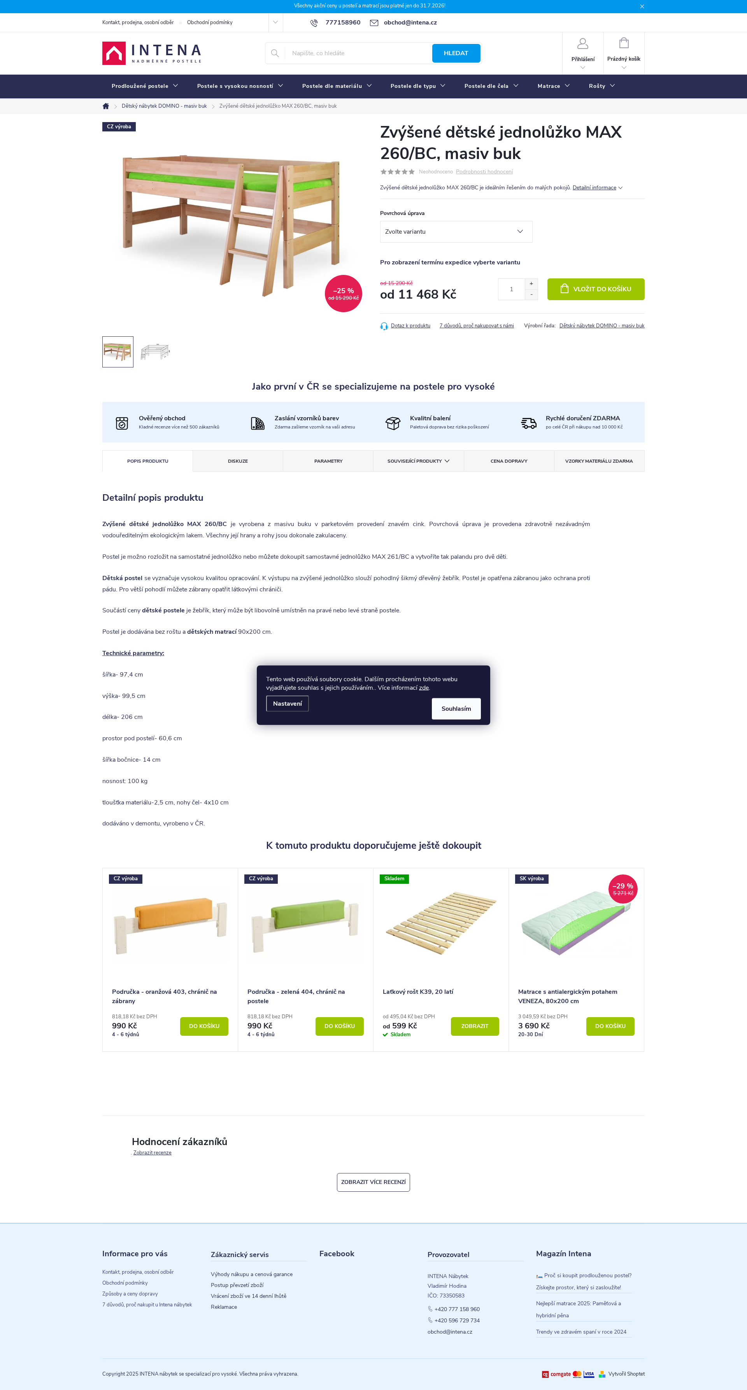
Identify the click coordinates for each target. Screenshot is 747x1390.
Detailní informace (594, 187)
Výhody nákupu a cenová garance (252, 1274)
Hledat (456, 53)
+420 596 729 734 (457, 1321)
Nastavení (287, 703)
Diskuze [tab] (238, 461)
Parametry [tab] (328, 461)
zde (424, 687)
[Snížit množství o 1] (531, 294)
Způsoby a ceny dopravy (130, 1293)
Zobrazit (475, 1026)
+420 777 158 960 (457, 1309)
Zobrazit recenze (152, 1152)
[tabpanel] (170, 960)
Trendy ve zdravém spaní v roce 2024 (581, 1332)
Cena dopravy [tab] (509, 461)
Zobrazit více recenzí (373, 1182)
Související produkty (415, 461)
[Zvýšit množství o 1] (531, 284)
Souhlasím (456, 708)
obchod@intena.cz (450, 1332)
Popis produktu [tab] (147, 461)
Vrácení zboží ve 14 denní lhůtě (248, 1296)
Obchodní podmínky (210, 22)
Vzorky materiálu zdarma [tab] (599, 461)
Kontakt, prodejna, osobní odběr (138, 22)
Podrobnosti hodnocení (484, 172)
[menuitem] (145, 86)
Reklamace (224, 1307)
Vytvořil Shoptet (626, 1374)
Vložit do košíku (602, 289)
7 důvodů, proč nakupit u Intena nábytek (147, 1304)
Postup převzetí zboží (237, 1285)
